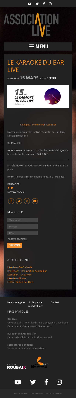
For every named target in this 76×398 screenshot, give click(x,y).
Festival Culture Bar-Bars (20, 282)
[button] (38, 46)
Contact (55, 302)
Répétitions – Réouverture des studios (27, 271)
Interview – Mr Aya (16, 278)
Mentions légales (16, 302)
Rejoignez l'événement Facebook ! (38, 124)
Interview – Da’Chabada (19, 267)
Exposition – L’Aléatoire (19, 274)
